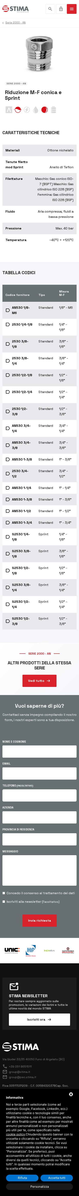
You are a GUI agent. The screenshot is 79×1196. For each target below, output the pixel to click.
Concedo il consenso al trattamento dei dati (41, 893)
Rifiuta (22, 1178)
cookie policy (15, 1134)
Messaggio (10, 851)
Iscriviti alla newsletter (33, 901)
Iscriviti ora (39, 1019)
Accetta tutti (56, 1178)
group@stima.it (16, 1071)
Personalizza (39, 1186)
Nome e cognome (14, 741)
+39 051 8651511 (17, 1066)
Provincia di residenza (18, 829)
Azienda (7, 807)
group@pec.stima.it (19, 1077)
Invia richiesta (39, 920)
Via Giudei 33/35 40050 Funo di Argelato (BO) (33, 1059)
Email (6, 763)
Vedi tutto (39, 681)
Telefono (17, 785)
